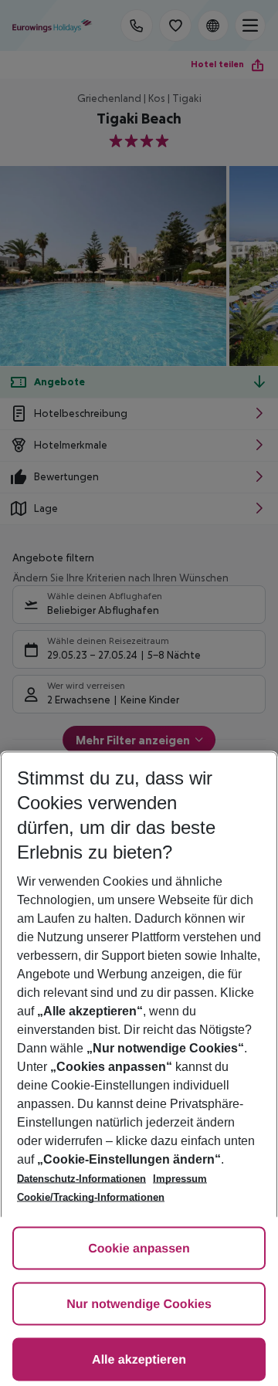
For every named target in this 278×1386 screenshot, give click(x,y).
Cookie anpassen (139, 1249)
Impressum (180, 1178)
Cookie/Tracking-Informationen (90, 1197)
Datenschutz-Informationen (81, 1178)
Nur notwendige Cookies (139, 1304)
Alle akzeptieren (139, 1360)
